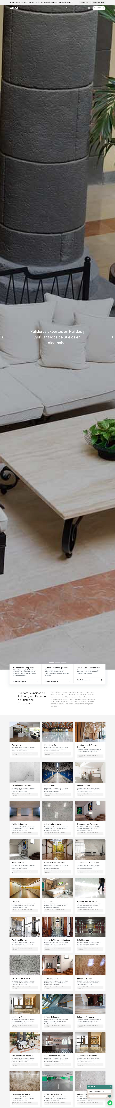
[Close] (110, 1087)
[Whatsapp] (109, 1102)
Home (67, 8)
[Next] (112, 337)
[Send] (109, 1096)
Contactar (82, 8)
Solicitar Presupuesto (19, 682)
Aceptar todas (85, 2)
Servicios (74, 8)
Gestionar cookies (98, 2)
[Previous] (3, 337)
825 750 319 (100, 8)
